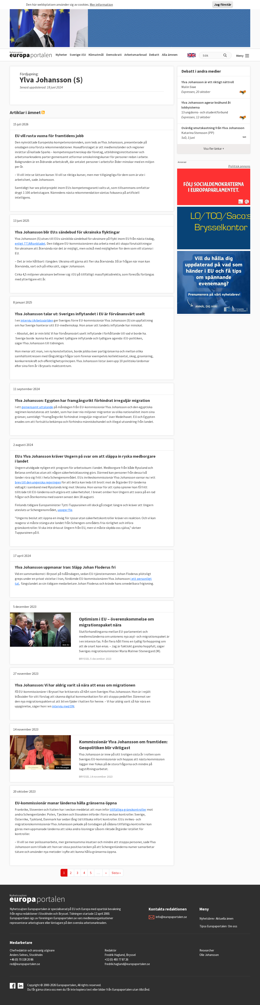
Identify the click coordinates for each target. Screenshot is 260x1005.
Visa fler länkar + (214, 149)
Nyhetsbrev (206, 918)
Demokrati (114, 55)
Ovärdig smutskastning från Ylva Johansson (212, 128)
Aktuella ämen (224, 918)
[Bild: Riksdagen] (40, 752)
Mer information (101, 4)
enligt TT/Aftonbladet (30, 243)
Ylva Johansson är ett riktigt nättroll (207, 82)
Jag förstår (222, 4)
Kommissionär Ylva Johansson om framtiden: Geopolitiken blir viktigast (123, 744)
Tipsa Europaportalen (213, 926)
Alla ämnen (170, 55)
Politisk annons (239, 166)
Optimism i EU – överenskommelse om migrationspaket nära (116, 622)
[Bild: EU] (40, 629)
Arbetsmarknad (135, 55)
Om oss (232, 926)
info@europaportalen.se (171, 917)
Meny (240, 56)
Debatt (154, 55)
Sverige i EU (78, 55)
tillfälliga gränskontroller (128, 809)
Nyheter (61, 55)
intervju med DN (63, 706)
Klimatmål (96, 55)
